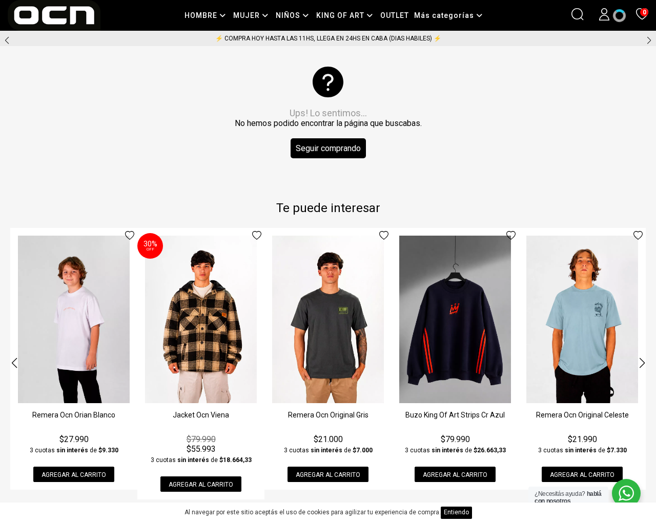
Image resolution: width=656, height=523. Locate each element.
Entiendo (456, 512)
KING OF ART (341, 15)
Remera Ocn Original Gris (328, 415)
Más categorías (445, 15)
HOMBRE (201, 15)
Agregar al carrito (74, 474)
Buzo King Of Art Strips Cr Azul (455, 415)
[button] (649, 40)
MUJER (247, 15)
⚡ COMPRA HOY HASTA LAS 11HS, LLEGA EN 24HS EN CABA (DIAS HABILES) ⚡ (328, 38)
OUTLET (394, 15)
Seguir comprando (328, 148)
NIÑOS (289, 15)
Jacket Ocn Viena (201, 415)
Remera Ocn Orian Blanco (73, 415)
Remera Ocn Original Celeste (582, 415)
